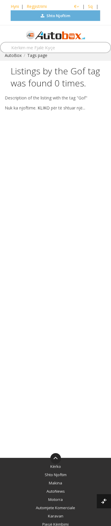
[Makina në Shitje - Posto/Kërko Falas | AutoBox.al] (55, 34)
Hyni (15, 6)
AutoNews (55, 491)
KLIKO (44, 108)
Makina (55, 483)
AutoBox (13, 55)
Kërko (55, 466)
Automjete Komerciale (55, 507)
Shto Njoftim (58, 15)
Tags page (37, 55)
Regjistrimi (37, 6)
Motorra (55, 499)
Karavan (55, 516)
